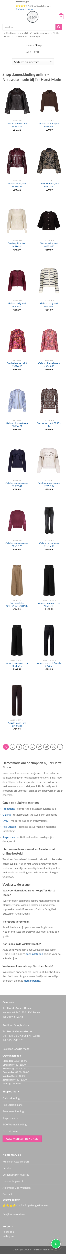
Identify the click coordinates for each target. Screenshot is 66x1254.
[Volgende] (60, 747)
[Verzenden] (59, 27)
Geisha (7, 814)
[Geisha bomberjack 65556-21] (49, 101)
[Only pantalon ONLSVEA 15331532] (17, 580)
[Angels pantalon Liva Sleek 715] (49, 580)
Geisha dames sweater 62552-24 (49, 485)
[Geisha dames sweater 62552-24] (49, 461)
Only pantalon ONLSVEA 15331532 (17, 604)
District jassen (11, 1131)
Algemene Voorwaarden (17, 1187)
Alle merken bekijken (22, 1138)
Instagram (8, 1236)
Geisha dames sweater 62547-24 (17, 545)
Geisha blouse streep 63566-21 (17, 425)
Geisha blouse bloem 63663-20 (49, 365)
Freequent (9, 808)
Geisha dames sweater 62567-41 (17, 485)
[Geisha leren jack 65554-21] (17, 161)
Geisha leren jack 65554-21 (17, 185)
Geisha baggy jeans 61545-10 (49, 545)
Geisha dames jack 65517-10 (49, 185)
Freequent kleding (13, 1111)
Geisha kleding (11, 1098)
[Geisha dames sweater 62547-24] (17, 520)
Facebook (8, 1231)
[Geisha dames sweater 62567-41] (17, 461)
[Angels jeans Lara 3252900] (17, 700)
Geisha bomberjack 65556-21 (49, 125)
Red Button (9, 826)
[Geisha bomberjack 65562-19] (17, 101)
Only (5, 820)
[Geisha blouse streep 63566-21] (17, 400)
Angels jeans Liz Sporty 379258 (49, 664)
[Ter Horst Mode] (32, 17)
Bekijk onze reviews (24, 9)
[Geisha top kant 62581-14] (49, 400)
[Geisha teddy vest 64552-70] (49, 221)
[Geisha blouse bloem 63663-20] (49, 341)
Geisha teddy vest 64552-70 (49, 245)
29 (39, 746)
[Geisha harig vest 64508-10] (17, 281)
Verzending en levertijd (16, 1174)
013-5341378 (15, 1040)
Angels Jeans (10, 837)
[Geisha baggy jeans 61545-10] (49, 520)
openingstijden (34, 953)
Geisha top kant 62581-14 (49, 425)
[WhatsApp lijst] (56, 1244)
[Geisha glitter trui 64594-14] (17, 221)
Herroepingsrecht (13, 1181)
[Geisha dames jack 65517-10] (49, 161)
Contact (7, 1194)
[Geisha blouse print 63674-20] (17, 341)
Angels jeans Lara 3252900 (17, 724)
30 (46, 746)
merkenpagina (32, 980)
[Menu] (5, 17)
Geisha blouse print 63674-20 (17, 365)
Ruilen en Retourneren (16, 1161)
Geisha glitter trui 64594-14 (17, 245)
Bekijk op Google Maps (16, 1025)
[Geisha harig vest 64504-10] (49, 281)
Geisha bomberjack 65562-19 (17, 125)
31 (53, 746)
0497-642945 (15, 1016)
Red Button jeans (13, 1104)
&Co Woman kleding (15, 1124)
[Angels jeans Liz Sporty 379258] (49, 640)
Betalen (7, 1167)
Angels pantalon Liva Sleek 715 (49, 604)
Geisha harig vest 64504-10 (49, 305)
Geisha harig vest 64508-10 (17, 305)
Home (28, 45)
